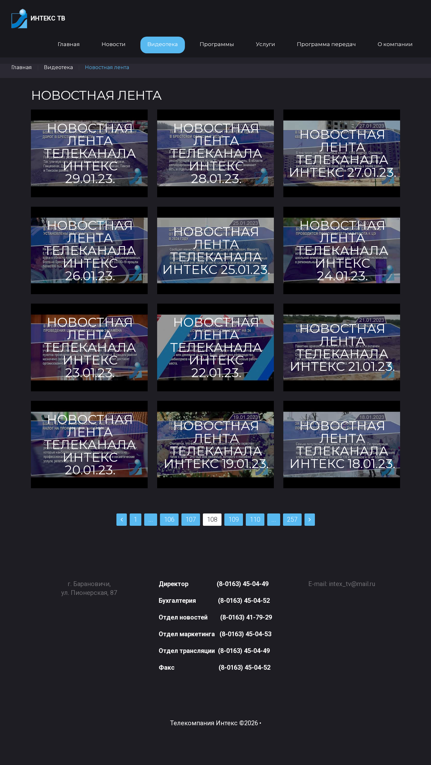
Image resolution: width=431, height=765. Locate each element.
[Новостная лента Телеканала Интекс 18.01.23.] (341, 444)
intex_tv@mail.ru (352, 584)
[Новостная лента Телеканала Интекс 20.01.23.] (89, 444)
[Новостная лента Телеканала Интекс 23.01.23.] (89, 347)
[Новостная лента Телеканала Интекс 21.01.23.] (341, 347)
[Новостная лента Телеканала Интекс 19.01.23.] (215, 444)
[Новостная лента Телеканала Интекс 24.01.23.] (341, 250)
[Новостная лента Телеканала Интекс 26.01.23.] (89, 250)
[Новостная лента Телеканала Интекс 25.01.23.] (215, 250)
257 (292, 519)
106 (169, 519)
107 (191, 519)
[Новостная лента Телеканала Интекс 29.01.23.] (89, 153)
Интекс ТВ (48, 18)
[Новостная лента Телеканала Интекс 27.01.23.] (341, 153)
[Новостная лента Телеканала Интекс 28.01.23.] (215, 153)
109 (233, 519)
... (150, 519)
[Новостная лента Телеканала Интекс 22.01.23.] (215, 347)
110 (255, 519)
